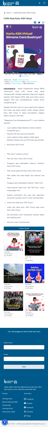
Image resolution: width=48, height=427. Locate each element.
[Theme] (39, 3)
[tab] (20, 76)
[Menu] (44, 3)
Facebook (29, 407)
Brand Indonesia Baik (10, 402)
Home (8, 13)
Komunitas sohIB (8, 412)
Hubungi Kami (7, 408)
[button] (4, 422)
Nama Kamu (8, 343)
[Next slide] (40, 51)
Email (6, 354)
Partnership (6, 405)
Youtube (29, 403)
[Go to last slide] (8, 51)
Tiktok (28, 416)
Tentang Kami (7, 399)
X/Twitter (29, 412)
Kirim (24, 367)
